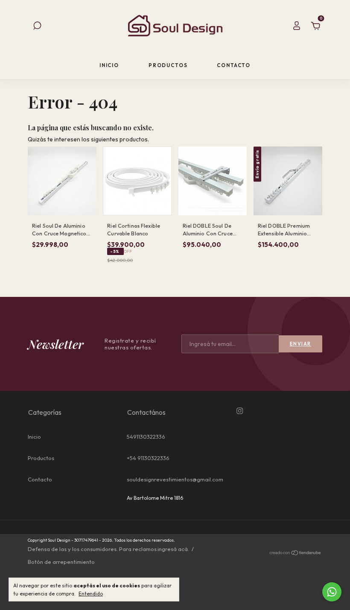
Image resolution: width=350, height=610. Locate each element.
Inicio (109, 65)
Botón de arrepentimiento (61, 561)
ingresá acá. (173, 548)
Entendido (91, 593)
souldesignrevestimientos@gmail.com (175, 479)
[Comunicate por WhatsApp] (331, 591)
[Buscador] (37, 27)
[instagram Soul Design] (239, 411)
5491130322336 (146, 436)
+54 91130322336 (148, 458)
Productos (168, 65)
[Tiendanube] (295, 553)
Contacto (234, 65)
